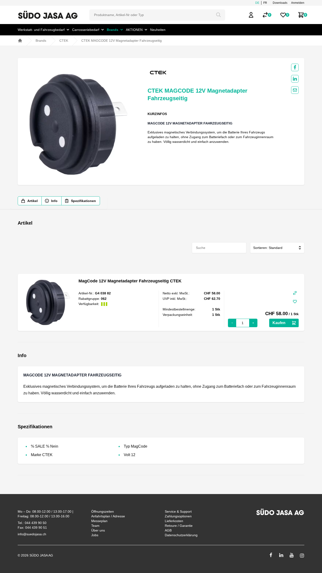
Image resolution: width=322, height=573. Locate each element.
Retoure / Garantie (179, 526)
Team (95, 526)
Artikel (32, 201)
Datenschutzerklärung (181, 535)
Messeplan (99, 521)
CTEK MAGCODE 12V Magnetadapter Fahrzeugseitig (121, 40)
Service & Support (178, 511)
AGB (168, 530)
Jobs (94, 535)
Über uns (98, 530)
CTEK (63, 40)
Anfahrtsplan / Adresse (108, 516)
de (257, 2)
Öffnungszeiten (102, 511)
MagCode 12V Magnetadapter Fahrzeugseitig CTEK (130, 281)
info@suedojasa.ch (32, 534)
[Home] (20, 40)
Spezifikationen (83, 201)
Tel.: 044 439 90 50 (32, 523)
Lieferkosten (174, 521)
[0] (265, 15)
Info (54, 201)
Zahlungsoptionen (178, 516)
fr (265, 2)
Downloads (280, 2)
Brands (41, 40)
